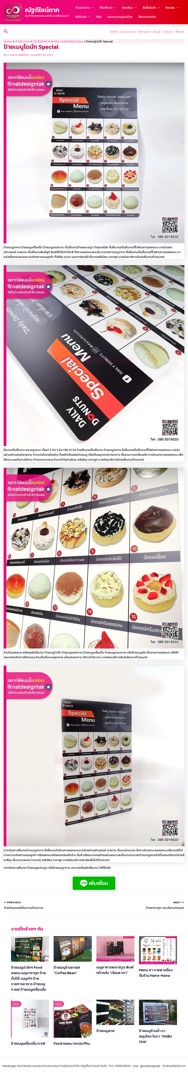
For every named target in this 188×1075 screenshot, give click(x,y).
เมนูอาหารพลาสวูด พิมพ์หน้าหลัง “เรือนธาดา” (115, 969)
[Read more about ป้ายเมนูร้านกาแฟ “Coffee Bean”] (73, 948)
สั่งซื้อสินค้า (149, 7)
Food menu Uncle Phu (72, 1043)
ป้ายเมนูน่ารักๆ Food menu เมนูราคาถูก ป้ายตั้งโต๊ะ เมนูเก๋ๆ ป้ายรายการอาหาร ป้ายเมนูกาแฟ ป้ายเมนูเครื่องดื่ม (28, 978)
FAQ (98, 17)
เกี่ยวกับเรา (106, 7)
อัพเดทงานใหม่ (147, 17)
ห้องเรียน (127, 7)
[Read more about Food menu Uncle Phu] (73, 1018)
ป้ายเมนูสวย (105, 1030)
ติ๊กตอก (179, 32)
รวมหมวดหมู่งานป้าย (119, 17)
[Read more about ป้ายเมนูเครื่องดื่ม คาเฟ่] (30, 1018)
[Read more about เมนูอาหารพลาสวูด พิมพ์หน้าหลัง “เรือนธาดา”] (115, 948)
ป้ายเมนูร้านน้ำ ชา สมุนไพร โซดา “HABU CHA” (155, 1036)
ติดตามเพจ (144, 32)
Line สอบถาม (128, 32)
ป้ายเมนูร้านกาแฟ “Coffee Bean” (67, 970)
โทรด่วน (167, 32)
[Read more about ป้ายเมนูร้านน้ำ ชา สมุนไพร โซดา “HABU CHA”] (158, 1012)
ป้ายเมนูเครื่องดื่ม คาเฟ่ (28, 1043)
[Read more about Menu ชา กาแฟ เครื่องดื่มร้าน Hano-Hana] (158, 950)
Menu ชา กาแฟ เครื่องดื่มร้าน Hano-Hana (156, 972)
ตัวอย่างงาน (82, 7)
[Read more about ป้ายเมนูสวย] (115, 1012)
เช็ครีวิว (114, 32)
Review (170, 7)
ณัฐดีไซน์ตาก (42, 10)
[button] (91, 7)
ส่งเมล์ (157, 32)
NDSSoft (81, 17)
